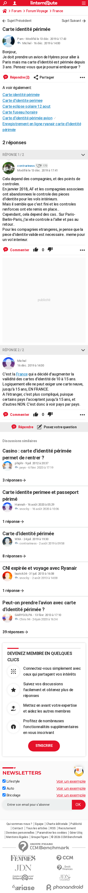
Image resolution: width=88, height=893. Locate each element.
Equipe (39, 824)
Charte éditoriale (57, 824)
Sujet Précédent (19, 21)
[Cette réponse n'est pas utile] (50, 250)
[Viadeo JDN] (65, 878)
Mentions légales (17, 837)
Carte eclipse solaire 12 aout (26, 106)
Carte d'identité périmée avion (27, 118)
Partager (47, 77)
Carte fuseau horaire (19, 112)
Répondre (25, 427)
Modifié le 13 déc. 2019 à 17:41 (37, 170)
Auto (10, 788)
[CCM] (65, 858)
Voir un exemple (71, 781)
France (58, 11)
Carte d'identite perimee (22, 100)
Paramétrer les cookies (52, 832)
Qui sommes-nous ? (19, 824)
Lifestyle (13, 781)
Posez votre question (60, 427)
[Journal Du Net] (23, 868)
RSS (53, 828)
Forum (16, 11)
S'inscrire (44, 746)
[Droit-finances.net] (65, 868)
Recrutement (67, 828)
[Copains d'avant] (23, 878)
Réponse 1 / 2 (13, 155)
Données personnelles (20, 832)
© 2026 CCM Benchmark (66, 837)
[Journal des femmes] (23, 858)
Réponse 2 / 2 (13, 350)
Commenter (19, 250)
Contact (17, 828)
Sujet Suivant (71, 21)
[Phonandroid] (65, 887)
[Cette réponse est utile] (36, 250)
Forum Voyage (37, 11)
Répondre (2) (19, 77)
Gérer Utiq (76, 832)
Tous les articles (36, 828)
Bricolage (13, 795)
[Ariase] (23, 887)
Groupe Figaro (39, 837)
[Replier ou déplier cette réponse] (83, 155)
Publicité (76, 824)
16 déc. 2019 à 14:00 (46, 43)
